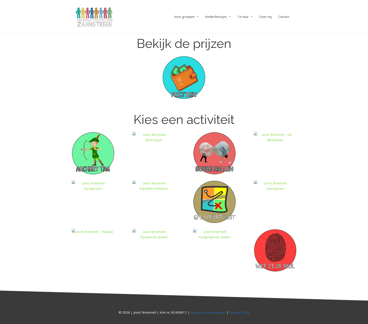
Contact (283, 16)
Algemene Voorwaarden (208, 312)
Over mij (265, 16)
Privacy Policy (239, 312)
